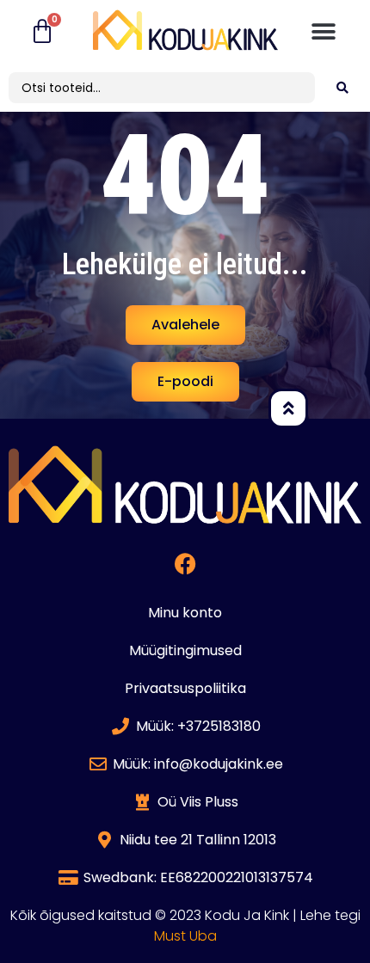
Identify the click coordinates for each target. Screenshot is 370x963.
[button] (324, 32)
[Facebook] (185, 564)
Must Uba (185, 936)
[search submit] (342, 87)
